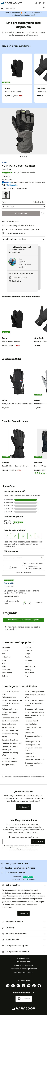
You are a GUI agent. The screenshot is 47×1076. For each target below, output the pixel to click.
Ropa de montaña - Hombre (21, 776)
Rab (3, 654)
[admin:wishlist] (42, 213)
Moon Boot (6, 670)
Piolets (4, 737)
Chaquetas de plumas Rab (33, 737)
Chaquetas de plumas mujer (10, 693)
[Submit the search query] (44, 8)
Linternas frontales (9, 724)
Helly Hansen (7, 673)
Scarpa (27, 654)
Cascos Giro (29, 733)
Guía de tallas (39, 202)
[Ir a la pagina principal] (3, 776)
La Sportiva (6, 657)
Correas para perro (32, 745)
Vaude (27, 657)
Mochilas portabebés (10, 761)
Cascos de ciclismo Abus (34, 760)
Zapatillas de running (10, 746)
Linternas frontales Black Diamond (34, 717)
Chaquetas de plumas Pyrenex (33, 705)
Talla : (4, 202)
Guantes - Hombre (38, 776)
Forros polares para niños (34, 691)
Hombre (8, 776)
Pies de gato (6, 749)
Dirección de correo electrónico (23, 837)
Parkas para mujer (9, 697)
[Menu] (2, 8)
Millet (4, 163)
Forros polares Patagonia (34, 700)
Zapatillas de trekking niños (10, 754)
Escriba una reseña (28, 173)
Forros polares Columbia (34, 712)
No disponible (21, 213)
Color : (14, 188)
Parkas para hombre (10, 709)
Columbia (28, 650)
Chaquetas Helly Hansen (34, 709)
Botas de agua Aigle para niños (34, 696)
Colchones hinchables (10, 721)
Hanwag (28, 670)
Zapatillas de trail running (11, 743)
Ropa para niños (8, 764)
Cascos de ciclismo (9, 758)
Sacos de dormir (8, 727)
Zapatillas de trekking (10, 740)
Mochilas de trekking (10, 733)
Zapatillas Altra (30, 753)
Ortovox (5, 650)
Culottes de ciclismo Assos (33, 729)
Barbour (5, 676)
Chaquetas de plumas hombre (10, 705)
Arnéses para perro (32, 741)
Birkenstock (29, 673)
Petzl (26, 676)
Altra (3, 663)
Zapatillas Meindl (31, 721)
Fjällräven (28, 647)
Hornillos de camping (10, 730)
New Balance (30, 666)
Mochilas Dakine (31, 724)
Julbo (27, 663)
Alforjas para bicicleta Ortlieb (33, 749)
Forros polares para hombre (9, 713)
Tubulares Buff (30, 757)
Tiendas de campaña (10, 718)
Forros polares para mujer (12, 700)
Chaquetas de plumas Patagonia (33, 764)
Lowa (4, 660)
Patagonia (6, 647)
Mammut (28, 660)
